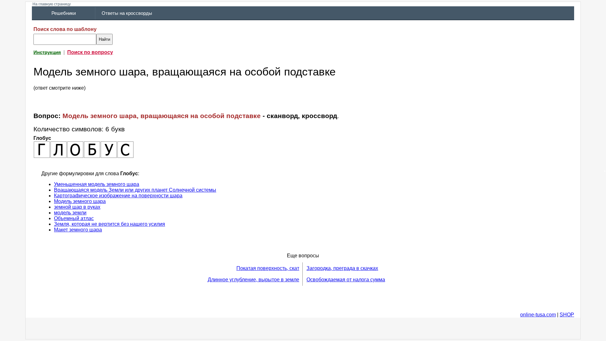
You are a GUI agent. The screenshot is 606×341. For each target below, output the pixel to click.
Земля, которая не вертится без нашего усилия (109, 224)
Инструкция (47, 52)
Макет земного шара (78, 229)
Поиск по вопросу (90, 52)
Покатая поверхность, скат (267, 268)
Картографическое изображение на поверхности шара (118, 195)
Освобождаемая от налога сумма (345, 279)
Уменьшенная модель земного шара (96, 184)
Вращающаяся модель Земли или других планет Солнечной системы (135, 190)
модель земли (70, 212)
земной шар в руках (77, 207)
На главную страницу (52, 4)
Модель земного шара (80, 201)
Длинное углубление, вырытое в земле (253, 279)
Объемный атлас (74, 218)
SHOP (567, 314)
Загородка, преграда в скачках (342, 268)
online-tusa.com (538, 314)
